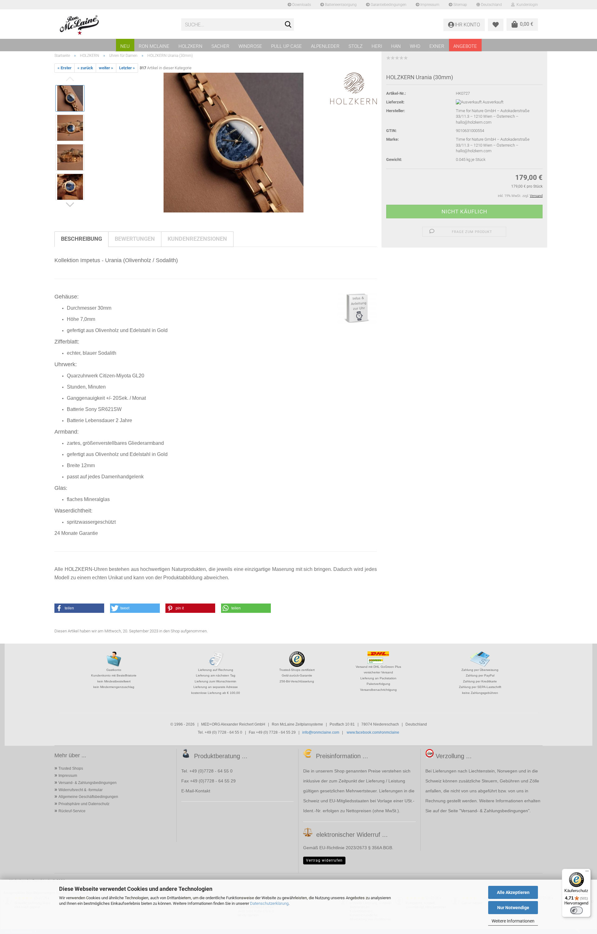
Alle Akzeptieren (513, 892)
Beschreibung (81, 238)
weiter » (106, 68)
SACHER (220, 46)
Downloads (301, 4)
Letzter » (127, 68)
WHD (415, 46)
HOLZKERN (190, 46)
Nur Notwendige (513, 907)
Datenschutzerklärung (269, 903)
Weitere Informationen (513, 920)
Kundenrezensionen (197, 238)
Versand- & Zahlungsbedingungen (87, 783)
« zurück (85, 68)
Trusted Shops (70, 768)
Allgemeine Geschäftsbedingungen (88, 797)
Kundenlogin (526, 4)
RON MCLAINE (154, 46)
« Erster (65, 68)
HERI (377, 46)
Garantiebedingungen (388, 4)
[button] (79, 608)
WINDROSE (250, 46)
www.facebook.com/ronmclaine (373, 732)
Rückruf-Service (72, 811)
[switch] (576, 910)
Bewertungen (135, 238)
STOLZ (356, 46)
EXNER (436, 46)
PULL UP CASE (286, 46)
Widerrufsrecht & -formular (80, 790)
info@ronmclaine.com (320, 732)
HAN (396, 46)
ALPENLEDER (325, 46)
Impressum (429, 4)
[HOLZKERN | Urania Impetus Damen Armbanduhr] (233, 142)
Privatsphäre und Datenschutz (83, 804)
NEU (125, 46)
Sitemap (459, 4)
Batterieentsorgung (340, 4)
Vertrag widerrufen (324, 860)
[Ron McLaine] (115, 25)
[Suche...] (288, 25)
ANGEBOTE (465, 46)
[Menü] (587, 872)
